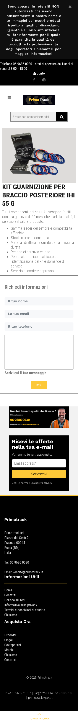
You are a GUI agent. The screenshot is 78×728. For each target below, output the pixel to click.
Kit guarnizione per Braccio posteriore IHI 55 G (38, 195)
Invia (39, 384)
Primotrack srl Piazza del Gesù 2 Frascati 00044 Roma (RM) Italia (16, 543)
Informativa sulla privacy (20, 605)
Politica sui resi (14, 600)
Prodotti (10, 635)
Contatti (10, 595)
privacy (48, 483)
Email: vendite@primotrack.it (23, 572)
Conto (40, 73)
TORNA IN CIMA (39, 718)
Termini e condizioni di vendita (24, 610)
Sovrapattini (12, 645)
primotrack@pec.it (40, 698)
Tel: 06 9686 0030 (16, 562)
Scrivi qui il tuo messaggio (25, 373)
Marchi (8, 650)
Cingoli (8, 640)
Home (8, 590)
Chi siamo (10, 615)
